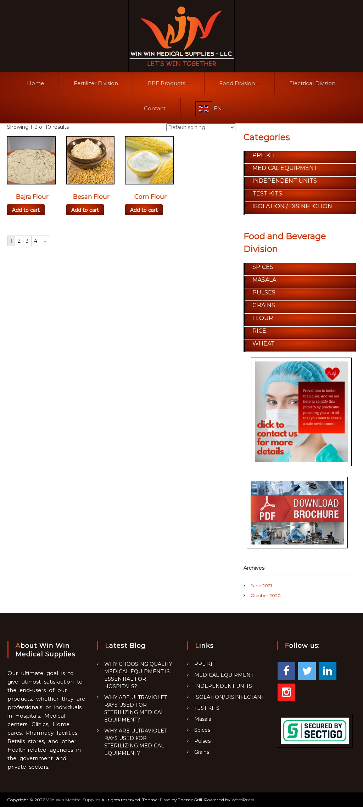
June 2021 (261, 585)
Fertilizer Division (96, 83)
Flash (165, 799)
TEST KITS (206, 708)
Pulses (202, 741)
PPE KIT (204, 664)
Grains (201, 752)
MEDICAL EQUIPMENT (223, 675)
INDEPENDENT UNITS (223, 686)
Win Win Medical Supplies (73, 799)
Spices (202, 730)
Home (35, 83)
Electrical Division (312, 83)
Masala (202, 719)
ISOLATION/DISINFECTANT (229, 697)
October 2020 (266, 595)
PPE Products (166, 83)
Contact (155, 108)
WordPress (242, 799)
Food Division (237, 83)
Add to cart (26, 210)
